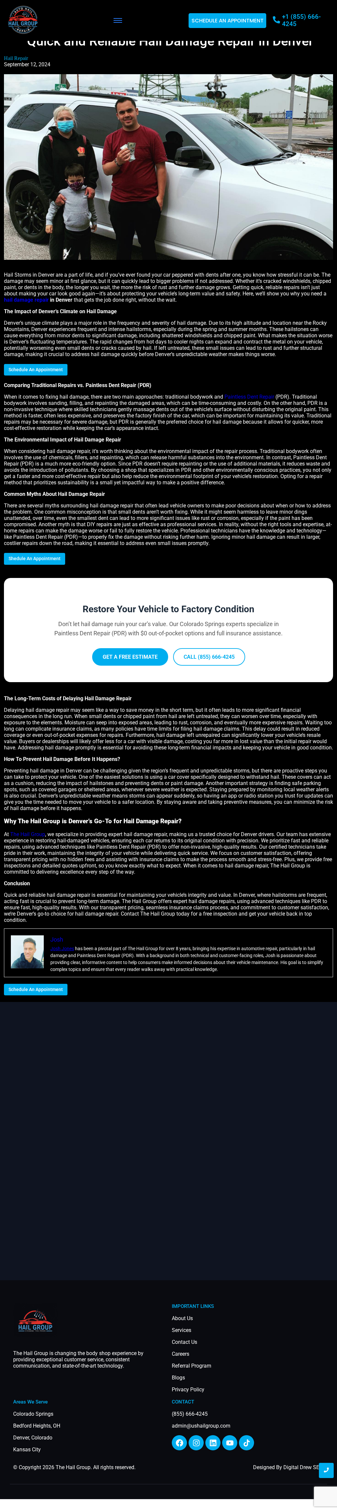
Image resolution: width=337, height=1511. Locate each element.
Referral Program (191, 1366)
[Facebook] (179, 1442)
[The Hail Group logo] (23, 19)
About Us (182, 1318)
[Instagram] (196, 1442)
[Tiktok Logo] (246, 1442)
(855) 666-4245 (190, 1414)
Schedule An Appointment (36, 369)
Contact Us (184, 1342)
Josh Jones (62, 948)
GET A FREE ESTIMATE (130, 657)
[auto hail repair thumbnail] (35, 1320)
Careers (180, 1354)
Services (181, 1330)
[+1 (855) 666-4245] (276, 20)
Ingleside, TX (18, 1505)
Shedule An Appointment (35, 558)
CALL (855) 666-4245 (209, 657)
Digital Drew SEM (303, 1467)
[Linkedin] (212, 1442)
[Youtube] (229, 1442)
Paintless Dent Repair (249, 397)
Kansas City (27, 1449)
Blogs (178, 1378)
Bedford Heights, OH (36, 1426)
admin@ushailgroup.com (201, 1426)
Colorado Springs (33, 1414)
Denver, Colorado (32, 1438)
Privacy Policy (188, 1389)
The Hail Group (27, 834)
